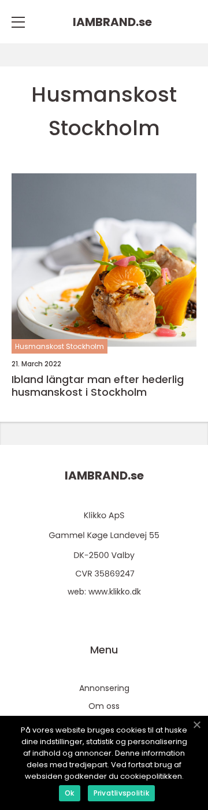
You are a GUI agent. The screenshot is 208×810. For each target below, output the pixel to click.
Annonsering (104, 688)
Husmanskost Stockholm (59, 346)
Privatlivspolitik (121, 793)
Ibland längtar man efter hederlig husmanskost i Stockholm (98, 385)
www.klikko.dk (114, 591)
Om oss (104, 706)
